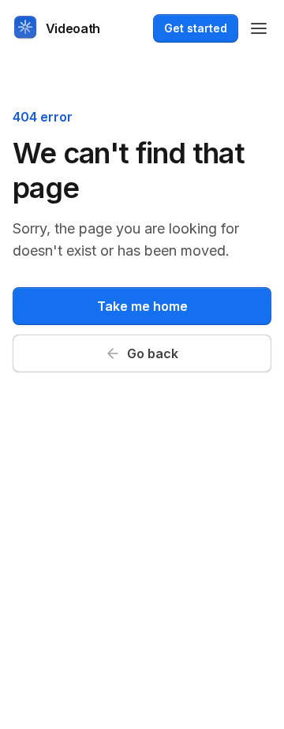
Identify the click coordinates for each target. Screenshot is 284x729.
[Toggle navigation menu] (259, 28)
